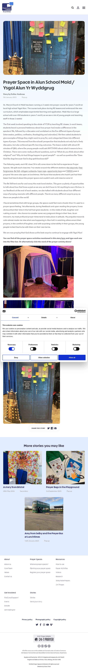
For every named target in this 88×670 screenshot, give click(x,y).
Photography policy (43, 620)
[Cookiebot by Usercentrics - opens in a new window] (76, 311)
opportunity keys (54, 171)
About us (7, 564)
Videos (58, 572)
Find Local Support (11, 597)
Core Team (8, 568)
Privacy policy (27, 620)
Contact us (8, 576)
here (63, 238)
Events (6, 602)
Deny (16, 357)
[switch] (33, 349)
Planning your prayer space (40, 568)
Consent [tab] (15, 317)
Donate (7, 606)
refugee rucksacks (28, 171)
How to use (60, 564)
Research (59, 576)
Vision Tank (47, 666)
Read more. (63, 653)
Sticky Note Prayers (63, 580)
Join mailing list (9, 610)
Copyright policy (60, 620)
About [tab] (72, 317)
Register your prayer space (40, 572)
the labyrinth (72, 168)
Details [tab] (44, 317)
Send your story (36, 602)
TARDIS (69, 171)
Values (6, 572)
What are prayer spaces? (39, 564)
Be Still (17, 171)
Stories (32, 597)
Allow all (72, 357)
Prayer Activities (62, 568)
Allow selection (44, 357)
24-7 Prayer (60, 585)
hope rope (41, 171)
